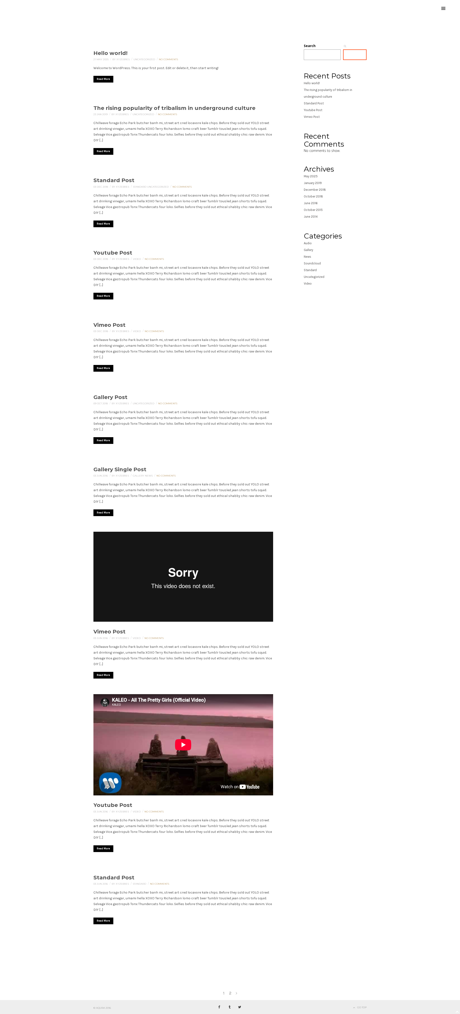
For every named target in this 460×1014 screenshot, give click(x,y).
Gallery (139, 475)
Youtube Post (112, 253)
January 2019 (313, 183)
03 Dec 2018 (101, 186)
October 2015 (313, 210)
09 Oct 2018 (101, 403)
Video (137, 259)
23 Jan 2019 (100, 114)
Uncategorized (144, 59)
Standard (140, 186)
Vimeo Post (109, 325)
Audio (308, 243)
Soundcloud (312, 263)
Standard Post (113, 180)
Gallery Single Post (119, 469)
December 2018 (315, 189)
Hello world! (110, 53)
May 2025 (311, 176)
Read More (103, 79)
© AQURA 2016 (102, 1007)
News (149, 475)
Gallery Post (110, 397)
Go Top (362, 1007)
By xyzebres (121, 59)
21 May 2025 (101, 59)
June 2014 (311, 216)
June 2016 (311, 203)
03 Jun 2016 (101, 475)
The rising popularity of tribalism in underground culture (174, 108)
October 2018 (313, 196)
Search (310, 45)
